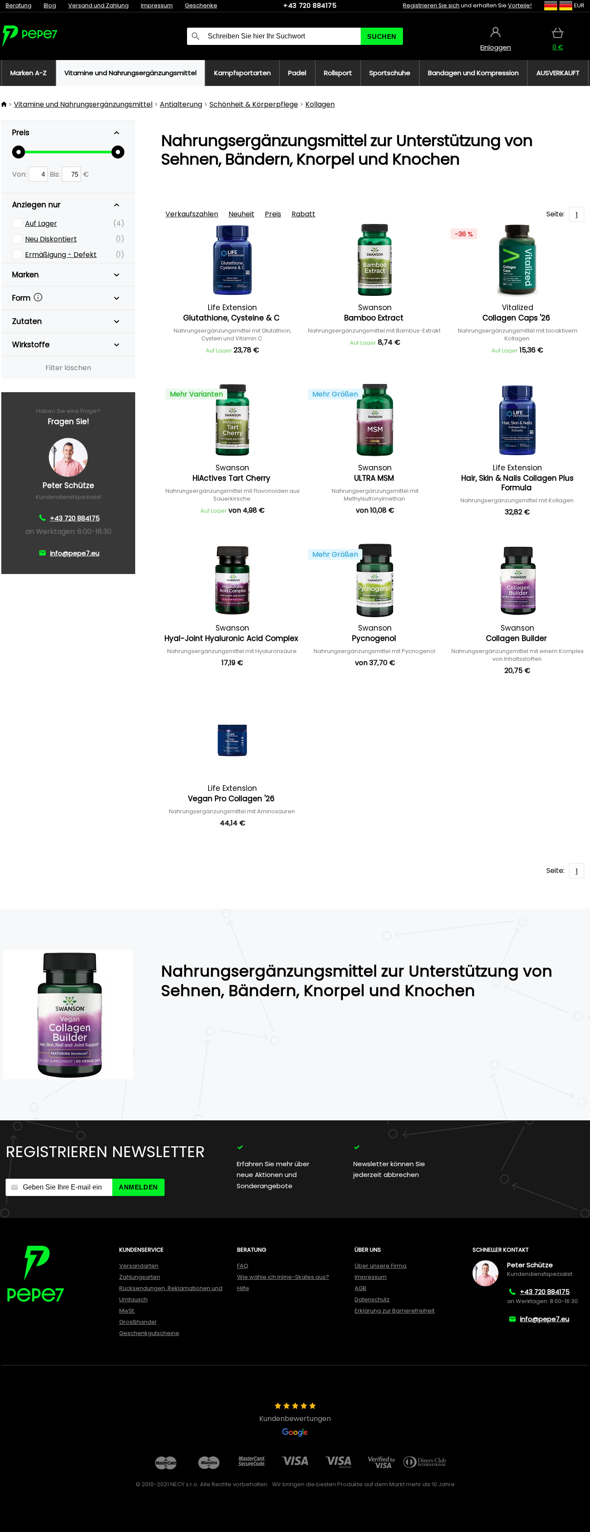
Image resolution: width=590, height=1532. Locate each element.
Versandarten (139, 1266)
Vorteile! (520, 5)
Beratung (19, 5)
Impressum (157, 5)
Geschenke (201, 5)
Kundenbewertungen (295, 1419)
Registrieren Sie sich (431, 5)
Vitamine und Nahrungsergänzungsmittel (83, 104)
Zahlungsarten (139, 1277)
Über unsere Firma (380, 1266)
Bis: (56, 174)
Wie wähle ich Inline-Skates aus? (283, 1277)
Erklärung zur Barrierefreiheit (395, 1311)
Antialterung (181, 104)
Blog (50, 5)
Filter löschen (68, 368)
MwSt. (127, 1311)
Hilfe (243, 1288)
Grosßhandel (137, 1322)
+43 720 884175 (309, 5)
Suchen (382, 36)
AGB (360, 1288)
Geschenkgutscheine (149, 1333)
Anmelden (138, 1187)
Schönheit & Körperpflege (253, 104)
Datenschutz (372, 1299)
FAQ (242, 1266)
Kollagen (320, 104)
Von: (20, 174)
